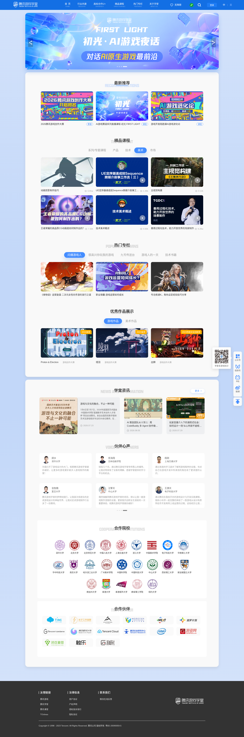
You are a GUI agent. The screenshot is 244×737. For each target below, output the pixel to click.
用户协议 (73, 699)
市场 (153, 150)
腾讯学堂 (44, 704)
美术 (140, 150)
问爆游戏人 (74, 255)
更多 (198, 391)
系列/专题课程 (97, 150)
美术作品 (131, 321)
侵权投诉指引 (75, 709)
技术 (128, 150)
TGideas (44, 714)
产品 (115, 150)
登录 (212, 5)
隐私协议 (73, 714)
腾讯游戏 (44, 699)
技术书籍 (171, 255)
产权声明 (73, 704)
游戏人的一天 (149, 255)
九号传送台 (128, 255)
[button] (119, 66)
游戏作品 (113, 321)
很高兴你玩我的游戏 (101, 255)
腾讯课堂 (44, 709)
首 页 (67, 5)
